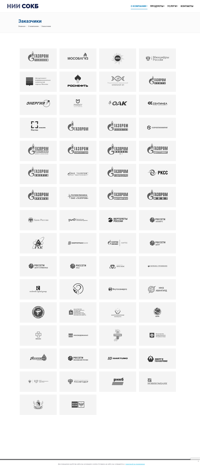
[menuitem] (137, 6)
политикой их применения (135, 464)
